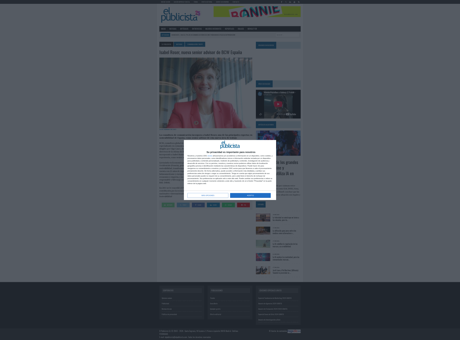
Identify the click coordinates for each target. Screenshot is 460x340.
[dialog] (230, 170)
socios (209, 156)
